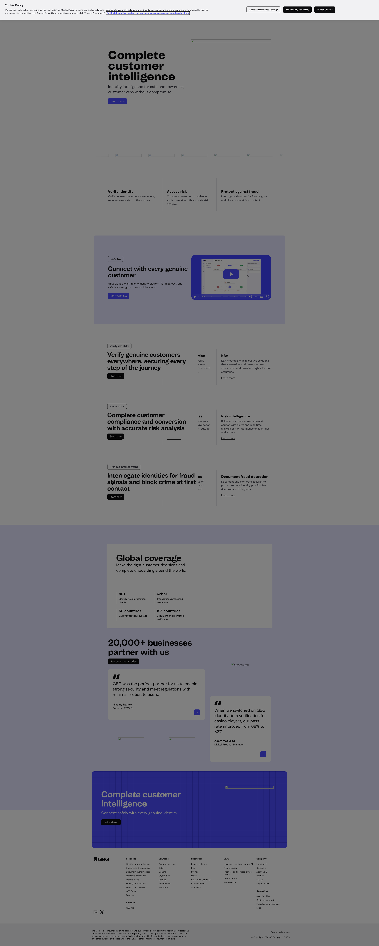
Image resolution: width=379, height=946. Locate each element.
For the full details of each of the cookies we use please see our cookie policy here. (147, 13)
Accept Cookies (325, 9)
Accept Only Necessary (297, 9)
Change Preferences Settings (263, 9)
